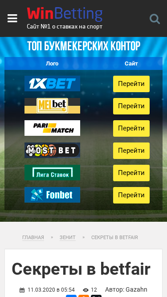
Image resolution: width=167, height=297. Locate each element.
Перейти (131, 84)
